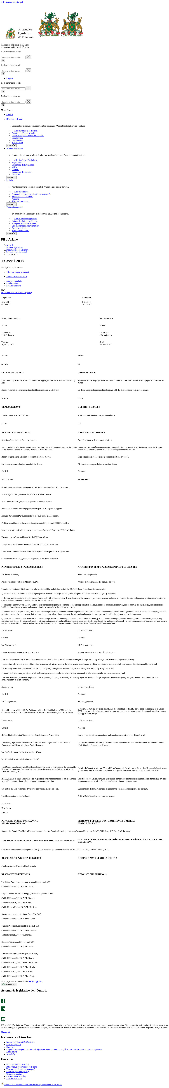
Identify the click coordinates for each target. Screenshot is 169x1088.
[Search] (3, 60)
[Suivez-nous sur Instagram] (2, 997)
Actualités (10, 1054)
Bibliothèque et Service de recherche (21, 1067)
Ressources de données (16, 1076)
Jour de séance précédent (17, 272)
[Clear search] (28, 57)
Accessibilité (11, 1052)
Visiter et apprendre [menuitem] (14, 207)
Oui (34, 981)
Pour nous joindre (13, 1045)
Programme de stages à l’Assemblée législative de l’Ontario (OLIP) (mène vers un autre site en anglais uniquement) (54, 1049)
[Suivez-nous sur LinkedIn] (3, 1010)
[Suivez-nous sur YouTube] (3, 1021)
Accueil (9, 245)
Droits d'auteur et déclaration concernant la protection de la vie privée (33, 1085)
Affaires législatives (14, 247)
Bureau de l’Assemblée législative (20, 1042)
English (9, 78)
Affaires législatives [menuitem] (14, 148)
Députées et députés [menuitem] (14, 119)
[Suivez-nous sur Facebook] (3, 1002)
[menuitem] (25, 131)
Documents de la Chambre (17, 250)
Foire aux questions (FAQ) (17, 1071)
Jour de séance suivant (16, 276)
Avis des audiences (14, 1079)
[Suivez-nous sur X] (2, 1005)
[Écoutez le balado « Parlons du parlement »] (2, 1013)
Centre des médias (14, 1074)
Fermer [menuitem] (10, 146)
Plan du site (6, 1032)
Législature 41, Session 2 (16, 252)
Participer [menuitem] (10, 180)
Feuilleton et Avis (13, 286)
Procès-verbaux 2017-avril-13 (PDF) (16, 292)
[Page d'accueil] (42, 42)
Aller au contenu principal (12, 2)
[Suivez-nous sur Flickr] (2, 1016)
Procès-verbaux (12, 283)
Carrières (10, 1047)
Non (40, 981)
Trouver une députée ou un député (20, 1069)
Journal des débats (14, 281)
